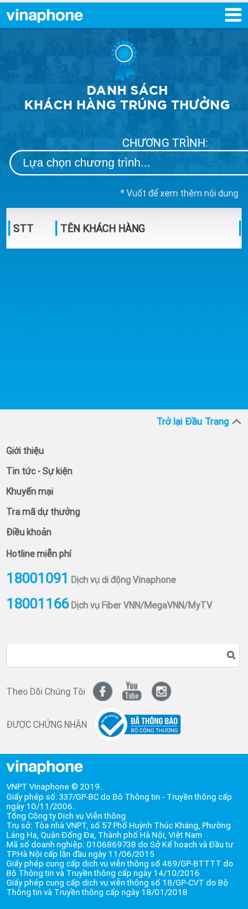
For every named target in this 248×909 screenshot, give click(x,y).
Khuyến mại (29, 491)
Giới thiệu (25, 450)
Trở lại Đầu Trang (192, 421)
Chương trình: (165, 143)
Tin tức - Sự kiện (39, 471)
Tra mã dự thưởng (43, 511)
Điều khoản (29, 532)
